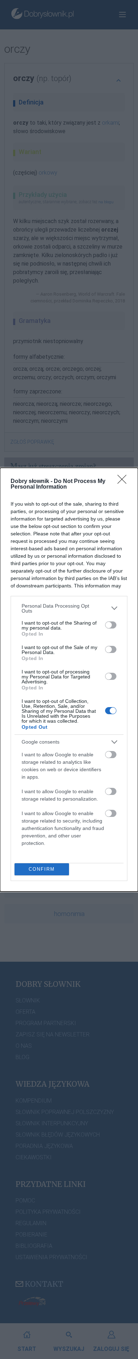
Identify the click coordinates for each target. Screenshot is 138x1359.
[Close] (124, 481)
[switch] (110, 625)
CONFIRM (42, 869)
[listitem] (69, 608)
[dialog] (69, 680)
